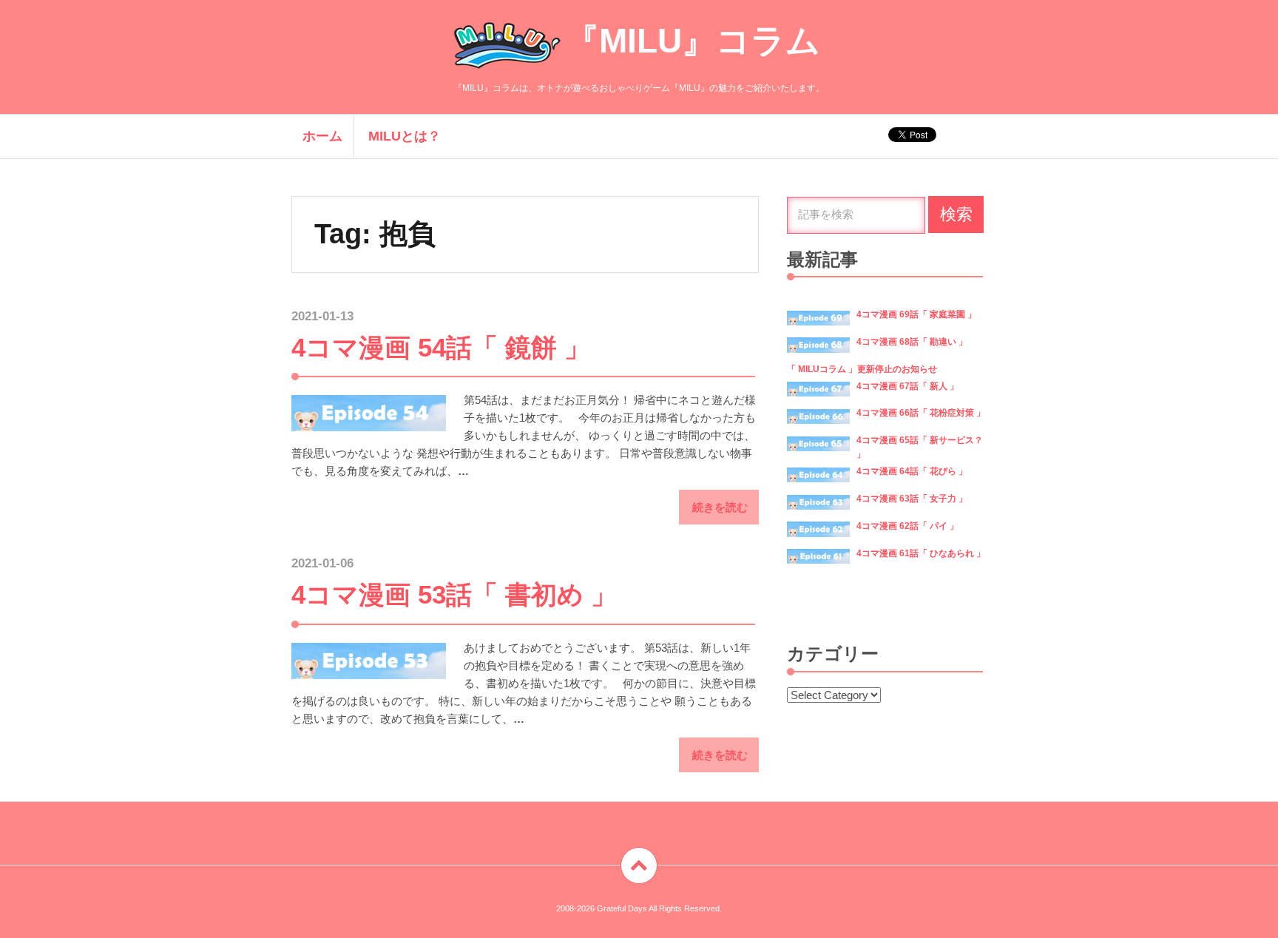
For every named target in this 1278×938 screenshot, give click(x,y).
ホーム (322, 136)
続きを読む (720, 507)
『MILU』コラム (692, 40)
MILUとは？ (404, 136)
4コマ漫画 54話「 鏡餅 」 (440, 347)
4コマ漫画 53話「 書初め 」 (454, 594)
